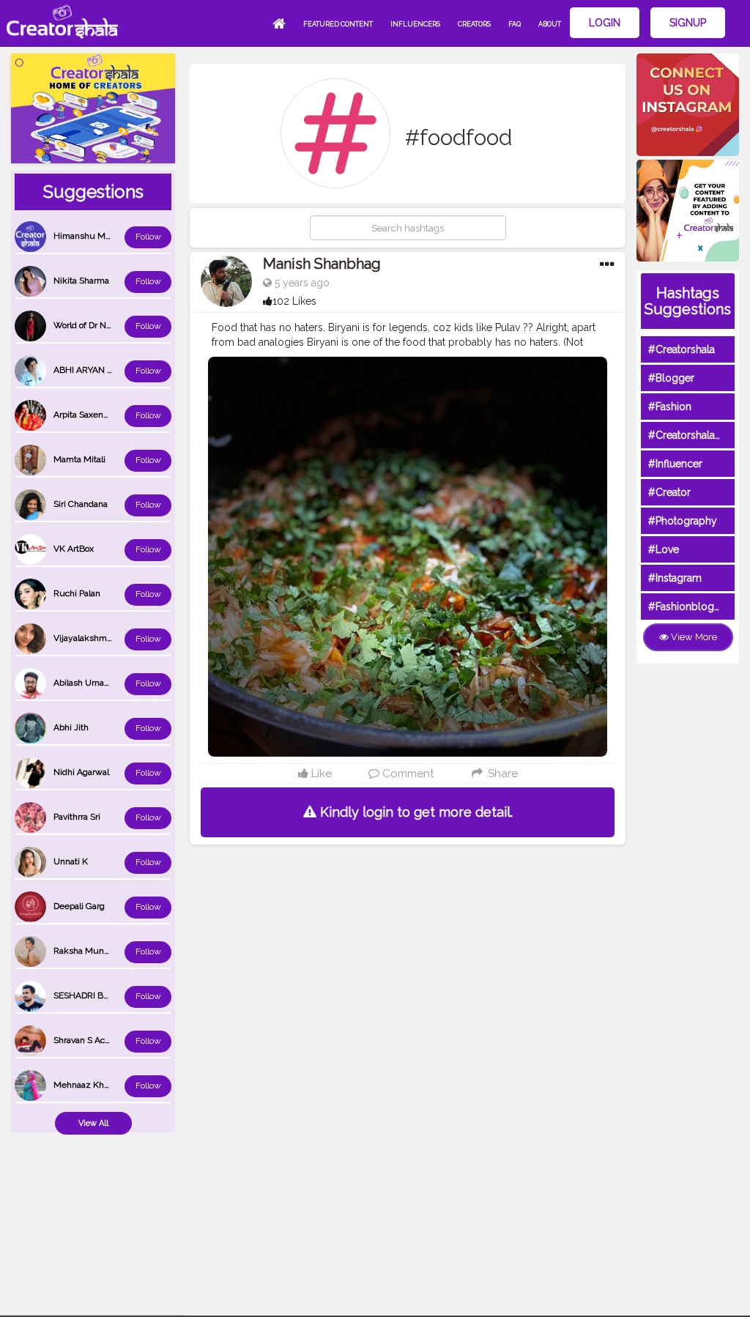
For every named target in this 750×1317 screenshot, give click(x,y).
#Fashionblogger (689, 606)
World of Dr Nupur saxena (104, 325)
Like (320, 773)
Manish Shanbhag (322, 263)
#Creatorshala (681, 349)
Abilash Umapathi (88, 683)
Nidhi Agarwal (81, 772)
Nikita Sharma (81, 280)
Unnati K (70, 861)
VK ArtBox (73, 549)
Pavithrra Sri (76, 817)
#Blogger (671, 378)
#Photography (682, 521)
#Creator (669, 492)
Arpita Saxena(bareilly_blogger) (114, 414)
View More (693, 636)
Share (501, 773)
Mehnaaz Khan (83, 1085)
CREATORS (474, 24)
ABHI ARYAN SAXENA (97, 370)
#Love (663, 549)
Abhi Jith (71, 727)
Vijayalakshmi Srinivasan (102, 638)
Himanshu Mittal (86, 236)
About (549, 24)
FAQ (514, 24)
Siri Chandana (80, 504)
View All (93, 1123)
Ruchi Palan (76, 593)
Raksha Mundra (84, 951)
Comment (406, 773)
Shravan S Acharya (90, 1040)
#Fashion (669, 406)
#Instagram (675, 578)
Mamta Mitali (79, 459)
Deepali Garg (79, 906)
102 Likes (294, 301)
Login (604, 23)
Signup (687, 23)
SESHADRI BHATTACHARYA (109, 995)
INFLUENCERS (415, 24)
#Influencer (675, 464)
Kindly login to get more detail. (414, 812)
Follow (148, 236)
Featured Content (338, 24)
